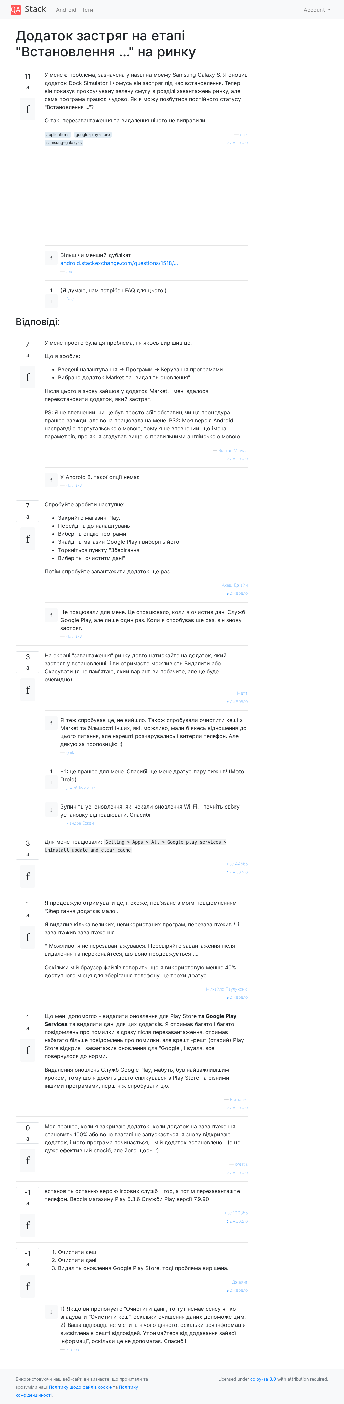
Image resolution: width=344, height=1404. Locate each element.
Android (66, 9)
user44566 (237, 863)
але (69, 271)
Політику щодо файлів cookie (80, 1387)
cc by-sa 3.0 (263, 1379)
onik (244, 134)
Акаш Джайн (235, 585)
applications (57, 134)
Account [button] (315, 9)
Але (70, 298)
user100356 (236, 1212)
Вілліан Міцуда (233, 450)
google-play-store (93, 134)
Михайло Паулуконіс (227, 989)
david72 (74, 485)
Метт (242, 693)
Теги (87, 9)
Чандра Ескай (80, 823)
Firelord (73, 1349)
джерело (238, 142)
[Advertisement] (146, 193)
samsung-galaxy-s (64, 142)
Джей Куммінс (80, 787)
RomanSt (239, 1099)
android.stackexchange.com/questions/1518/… (119, 263)
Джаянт (240, 1282)
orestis (241, 1164)
